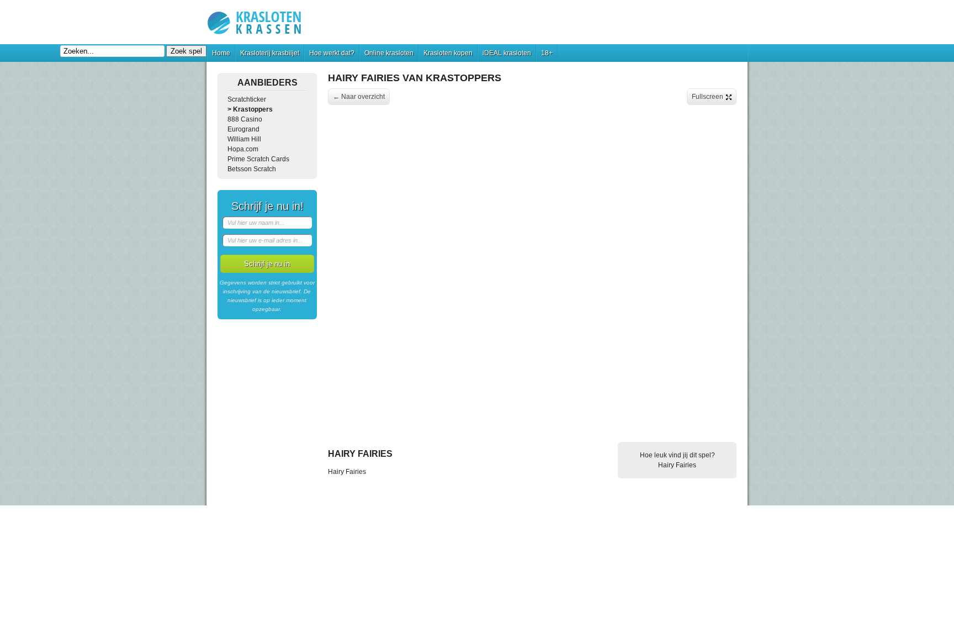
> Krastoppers (250, 109)
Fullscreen (707, 97)
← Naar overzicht (359, 97)
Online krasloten (389, 53)
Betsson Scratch (251, 169)
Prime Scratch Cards (258, 159)
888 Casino (244, 119)
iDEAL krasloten (507, 53)
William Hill (244, 139)
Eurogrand (243, 129)
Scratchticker (246, 99)
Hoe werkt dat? (331, 53)
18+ (547, 53)
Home (221, 53)
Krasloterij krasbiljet (269, 53)
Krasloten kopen (448, 53)
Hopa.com (242, 149)
